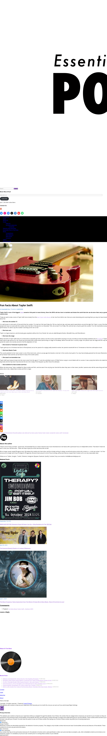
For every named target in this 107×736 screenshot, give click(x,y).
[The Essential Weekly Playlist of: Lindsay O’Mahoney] (23, 543)
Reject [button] (71, 705)
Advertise (2, 695)
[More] (1, 430)
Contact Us (6, 217)
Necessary (4, 722)
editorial (27, 433)
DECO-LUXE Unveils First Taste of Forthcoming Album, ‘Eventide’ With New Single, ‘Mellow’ (27, 687)
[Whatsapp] (1, 413)
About (1, 698)
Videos (5, 239)
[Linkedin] (1, 407)
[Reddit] (1, 410)
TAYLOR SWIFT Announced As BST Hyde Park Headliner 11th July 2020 (52, 390)
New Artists (9, 236)
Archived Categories (11, 225)
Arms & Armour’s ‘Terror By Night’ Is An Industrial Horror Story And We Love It (24, 683)
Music (4, 231)
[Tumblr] (1, 405)
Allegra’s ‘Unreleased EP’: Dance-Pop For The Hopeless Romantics (21, 679)
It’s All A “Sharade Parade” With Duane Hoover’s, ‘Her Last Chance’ (21, 682)
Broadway (100, 338)
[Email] (1, 415)
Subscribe (4, 198)
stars (21, 312)
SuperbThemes (27, 703)
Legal (4, 218)
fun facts (31, 433)
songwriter (53, 433)
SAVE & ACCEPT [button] (4, 735)
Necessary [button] (3, 721)
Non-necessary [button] (4, 729)
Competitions (9, 233)
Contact (2, 689)
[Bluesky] (1, 418)
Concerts (8, 238)
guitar (36, 433)
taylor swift (59, 433)
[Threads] (1, 420)
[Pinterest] (1, 428)
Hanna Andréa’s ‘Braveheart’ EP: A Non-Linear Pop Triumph (19, 685)
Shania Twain (42, 433)
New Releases (9, 235)
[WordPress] (1, 423)
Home (4, 222)
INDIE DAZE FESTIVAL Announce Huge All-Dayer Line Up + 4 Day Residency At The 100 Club (25, 524)
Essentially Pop (6, 309)
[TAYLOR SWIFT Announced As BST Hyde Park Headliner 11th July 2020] (53, 382)
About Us (5, 220)
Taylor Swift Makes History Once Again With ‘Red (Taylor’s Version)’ (87, 390)
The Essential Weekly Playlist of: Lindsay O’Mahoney (15, 548)
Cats (23, 433)
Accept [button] (67, 705)
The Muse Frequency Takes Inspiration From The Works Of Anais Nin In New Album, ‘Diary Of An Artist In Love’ (32, 602)
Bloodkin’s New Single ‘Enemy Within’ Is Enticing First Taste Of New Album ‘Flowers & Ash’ (27, 680)
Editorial (8, 223)
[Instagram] (1, 425)
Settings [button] (75, 705)
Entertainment (7, 241)
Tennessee (65, 433)
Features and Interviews (9, 228)
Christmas (11, 227)
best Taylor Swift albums (44, 317)
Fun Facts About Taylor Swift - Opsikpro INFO (20, 609)
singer (47, 433)
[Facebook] (1, 402)
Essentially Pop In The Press (10, 230)
